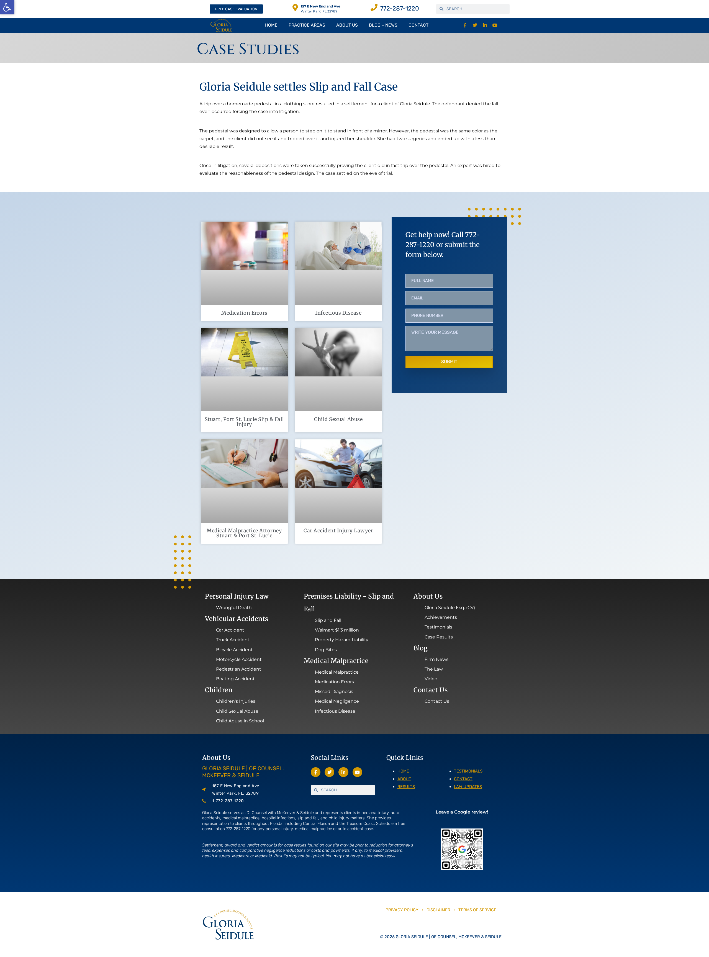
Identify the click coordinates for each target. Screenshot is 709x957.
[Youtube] (495, 25)
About (404, 778)
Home (271, 25)
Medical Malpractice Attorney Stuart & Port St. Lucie (244, 533)
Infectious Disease (338, 313)
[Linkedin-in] (485, 25)
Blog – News (383, 25)
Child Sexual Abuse (338, 419)
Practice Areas (307, 25)
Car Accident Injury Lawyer (338, 530)
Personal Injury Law (237, 596)
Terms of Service (477, 909)
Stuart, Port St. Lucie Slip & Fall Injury (244, 421)
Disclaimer (439, 909)
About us (347, 25)
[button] (7, 7)
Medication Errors (244, 313)
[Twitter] (475, 25)
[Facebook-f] (465, 25)
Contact (418, 25)
